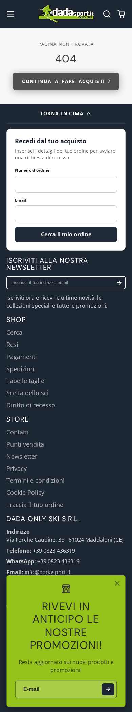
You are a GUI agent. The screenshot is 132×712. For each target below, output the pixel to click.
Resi (12, 344)
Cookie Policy (25, 492)
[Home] (66, 14)
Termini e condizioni (35, 480)
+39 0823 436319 (58, 561)
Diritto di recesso (30, 405)
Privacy (16, 468)
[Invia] (108, 689)
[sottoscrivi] (119, 282)
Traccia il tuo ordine (34, 505)
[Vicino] (117, 583)
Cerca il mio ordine (66, 234)
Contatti (17, 432)
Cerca (14, 332)
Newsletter (21, 456)
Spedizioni (21, 369)
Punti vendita (25, 444)
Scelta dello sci (27, 393)
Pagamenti (21, 357)
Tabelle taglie (25, 381)
